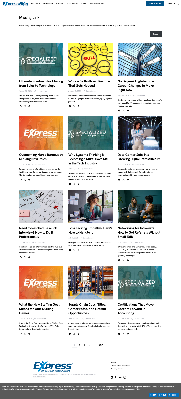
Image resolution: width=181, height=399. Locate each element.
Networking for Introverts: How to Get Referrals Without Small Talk (139, 232)
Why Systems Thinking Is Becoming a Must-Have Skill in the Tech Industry (88, 159)
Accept (153, 395)
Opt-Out (162, 395)
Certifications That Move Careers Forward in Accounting (136, 309)
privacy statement (98, 386)
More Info (173, 395)
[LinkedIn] (116, 377)
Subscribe (153, 4)
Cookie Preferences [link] (39, 377)
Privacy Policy (117, 368)
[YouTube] (120, 377)
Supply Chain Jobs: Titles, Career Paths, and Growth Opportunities (87, 309)
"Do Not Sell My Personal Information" (123, 389)
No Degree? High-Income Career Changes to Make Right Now (136, 85)
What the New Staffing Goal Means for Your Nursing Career (39, 309)
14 (94, 345)
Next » (102, 345)
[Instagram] (124, 377)
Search (156, 34)
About (113, 363)
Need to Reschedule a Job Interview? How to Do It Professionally (38, 232)
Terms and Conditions (120, 366)
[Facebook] (112, 377)
